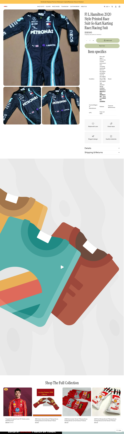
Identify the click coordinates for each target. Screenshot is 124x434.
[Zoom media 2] (22, 105)
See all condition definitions (103, 91)
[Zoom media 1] (41, 47)
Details (88, 148)
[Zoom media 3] (61, 105)
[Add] (29, 413)
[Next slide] (58, 402)
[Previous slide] (35, 402)
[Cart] (119, 6)
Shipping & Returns (94, 152)
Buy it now (102, 46)
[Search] (112, 6)
